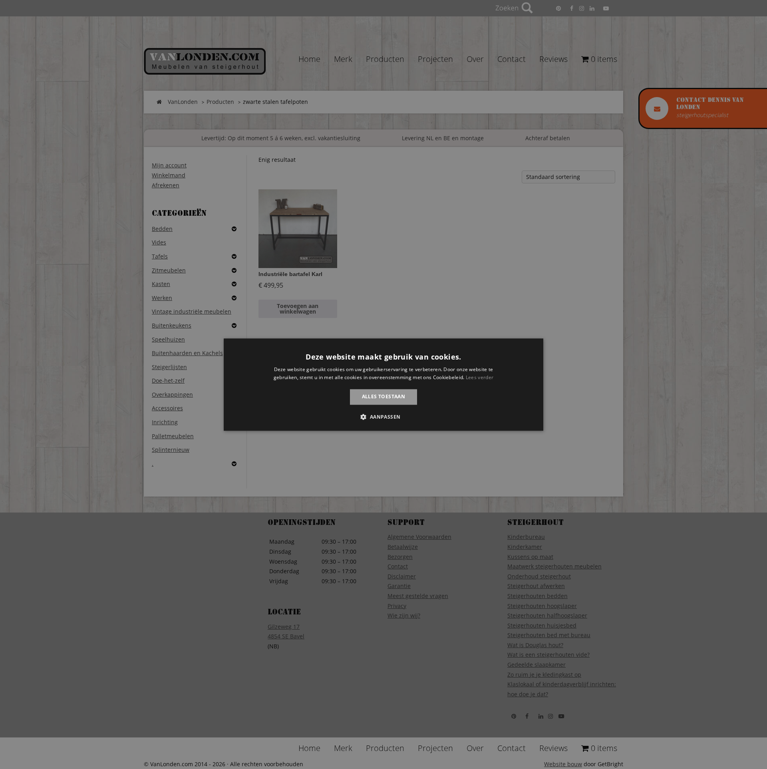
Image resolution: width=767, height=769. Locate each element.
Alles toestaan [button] (383, 396)
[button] (383, 417)
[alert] (383, 384)
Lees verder (479, 377)
